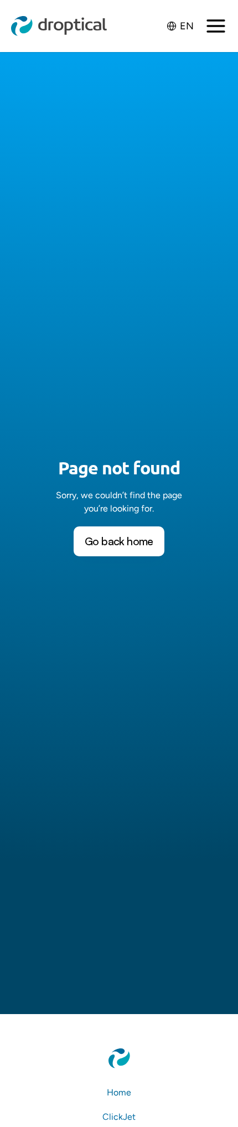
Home (119, 1092)
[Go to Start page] (59, 26)
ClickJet (119, 1117)
